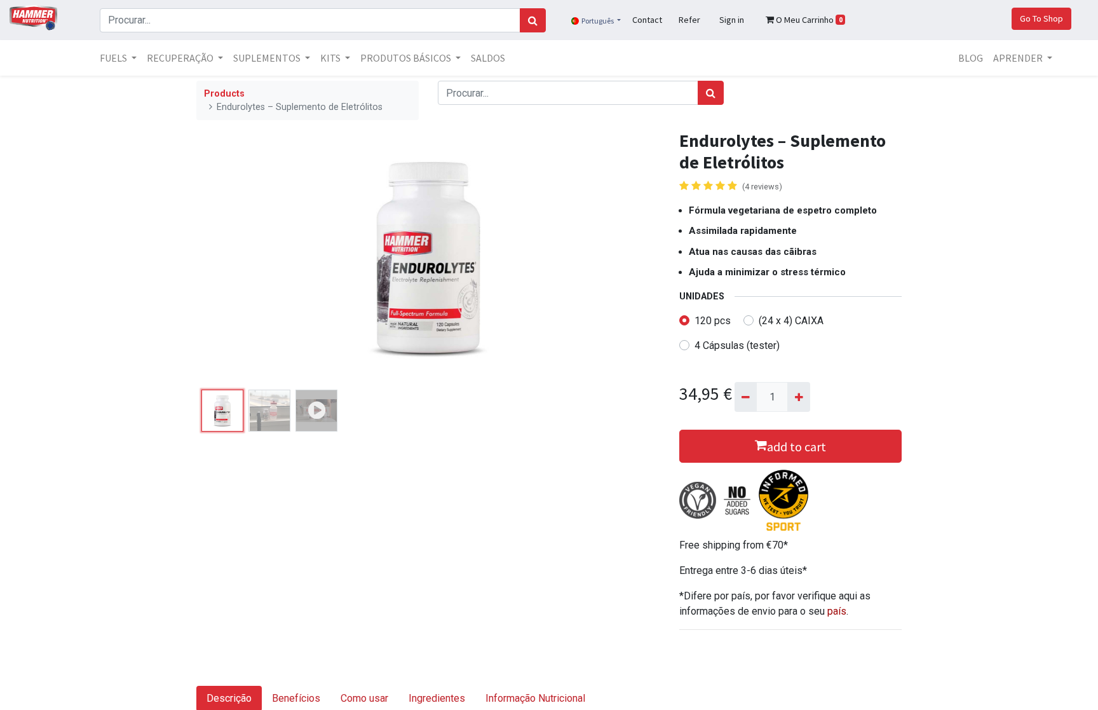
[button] (231, 257)
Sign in (731, 19)
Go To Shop (1041, 18)
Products (224, 93)
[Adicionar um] (798, 396)
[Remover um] (746, 396)
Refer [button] (689, 19)
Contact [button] (647, 19)
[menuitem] (488, 58)
